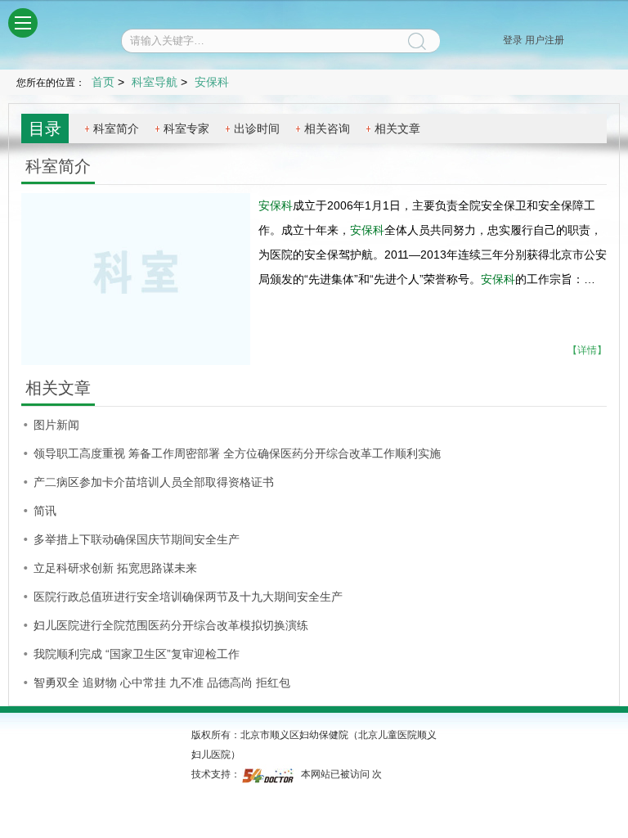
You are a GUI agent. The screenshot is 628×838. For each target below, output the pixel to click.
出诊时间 (257, 128)
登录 (513, 40)
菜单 (23, 23)
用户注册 (544, 40)
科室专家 (186, 128)
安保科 (275, 205)
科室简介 (116, 128)
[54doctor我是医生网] (269, 774)
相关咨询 (327, 128)
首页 (103, 81)
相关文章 (397, 128)
